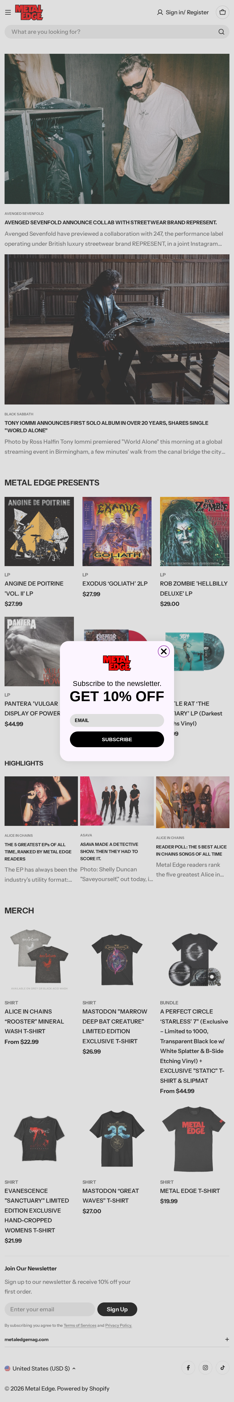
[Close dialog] (164, 651)
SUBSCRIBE (117, 739)
